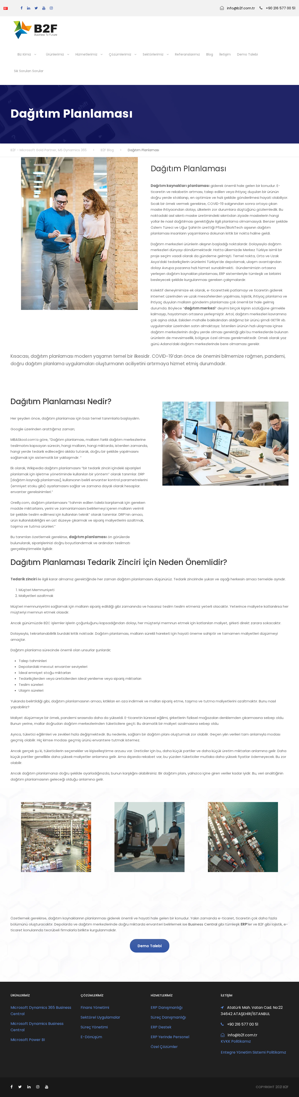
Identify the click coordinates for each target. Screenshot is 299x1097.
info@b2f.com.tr (241, 8)
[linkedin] (28, 8)
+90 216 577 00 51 (280, 8)
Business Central (202, 924)
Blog (209, 54)
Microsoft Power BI (28, 1039)
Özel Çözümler (164, 1046)
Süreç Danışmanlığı (168, 1017)
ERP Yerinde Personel (170, 1037)
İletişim (225, 54)
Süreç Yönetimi (94, 1027)
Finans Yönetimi (95, 1007)
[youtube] (43, 8)
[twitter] (36, 8)
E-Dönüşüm (91, 1037)
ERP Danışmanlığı (166, 1007)
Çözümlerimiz (120, 54)
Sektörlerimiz (153, 54)
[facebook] (22, 8)
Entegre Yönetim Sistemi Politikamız (253, 1052)
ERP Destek (161, 1027)
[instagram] (51, 8)
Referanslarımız (187, 54)
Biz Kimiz (24, 54)
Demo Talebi (247, 54)
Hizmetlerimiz (86, 54)
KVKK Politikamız (236, 1041)
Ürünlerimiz (55, 54)
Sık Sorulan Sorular (28, 71)
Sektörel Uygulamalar (100, 1017)
